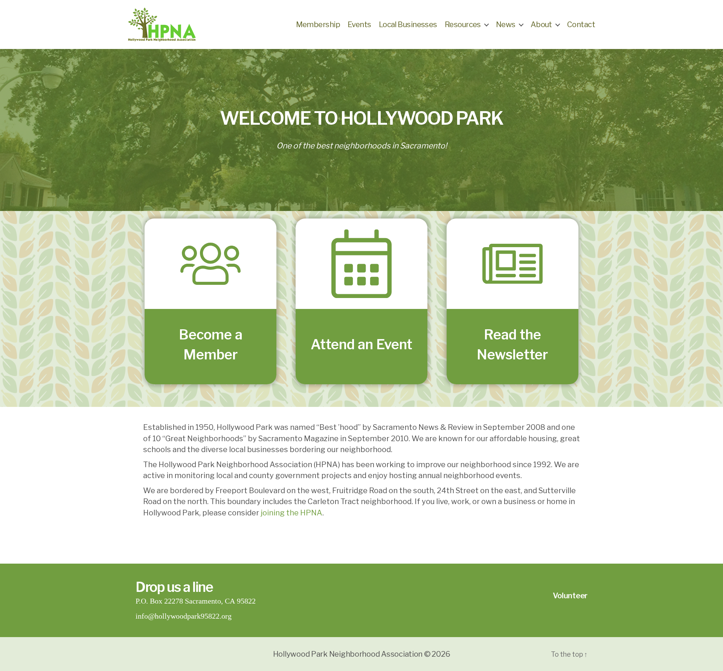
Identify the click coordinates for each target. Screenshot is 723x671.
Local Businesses (408, 24)
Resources (463, 24)
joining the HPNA (291, 512)
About (541, 24)
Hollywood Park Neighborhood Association (348, 654)
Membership (318, 24)
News (506, 24)
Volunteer (570, 595)
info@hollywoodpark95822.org (184, 616)
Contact (581, 24)
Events (359, 24)
